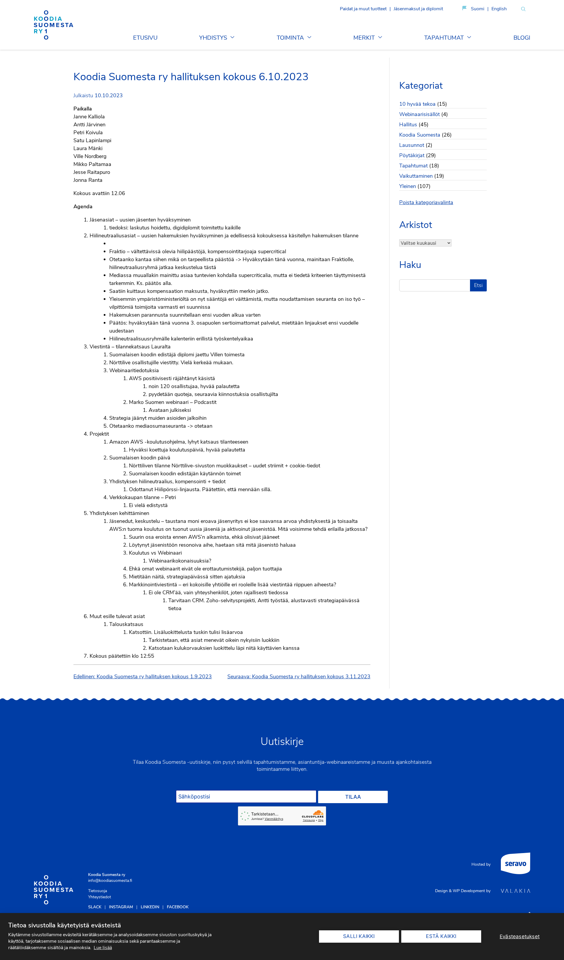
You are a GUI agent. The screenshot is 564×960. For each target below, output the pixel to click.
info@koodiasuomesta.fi (110, 880)
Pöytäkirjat (411, 155)
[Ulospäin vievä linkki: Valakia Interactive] (515, 891)
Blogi (521, 38)
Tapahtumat (444, 38)
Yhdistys (213, 38)
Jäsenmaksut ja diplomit (418, 9)
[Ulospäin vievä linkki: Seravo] (515, 864)
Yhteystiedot (99, 897)
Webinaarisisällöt (419, 114)
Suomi (477, 9)
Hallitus (408, 124)
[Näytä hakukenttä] (523, 9)
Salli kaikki (359, 936)
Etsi (478, 285)
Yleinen (407, 186)
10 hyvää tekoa (417, 104)
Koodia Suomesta (419, 134)
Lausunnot (411, 145)
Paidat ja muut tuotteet (363, 9)
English (499, 9)
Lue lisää (103, 947)
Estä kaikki (441, 936)
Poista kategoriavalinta (426, 202)
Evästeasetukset (520, 936)
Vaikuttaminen (416, 175)
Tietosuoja (97, 891)
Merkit (364, 38)
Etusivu (145, 38)
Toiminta (290, 38)
